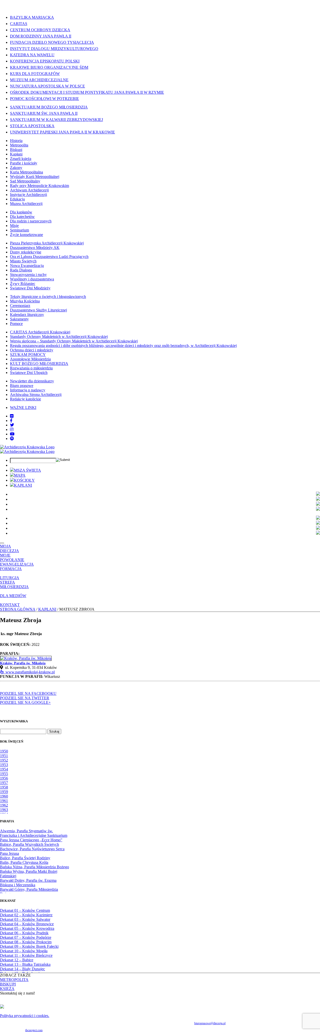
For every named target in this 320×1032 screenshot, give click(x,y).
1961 (4, 801)
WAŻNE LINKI (23, 407)
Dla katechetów (22, 216)
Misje (14, 225)
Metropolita (19, 145)
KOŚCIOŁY (24, 480)
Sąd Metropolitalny (25, 181)
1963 (4, 810)
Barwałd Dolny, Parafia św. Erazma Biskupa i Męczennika (28, 882)
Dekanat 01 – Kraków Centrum (25, 910)
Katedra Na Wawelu (32, 55)
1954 (4, 769)
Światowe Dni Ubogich (29, 372)
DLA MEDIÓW (13, 596)
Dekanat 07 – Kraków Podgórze (25, 937)
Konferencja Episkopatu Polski (45, 61)
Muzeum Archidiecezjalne (39, 80)
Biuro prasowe (21, 385)
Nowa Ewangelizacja (27, 265)
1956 (4, 778)
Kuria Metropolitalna (26, 172)
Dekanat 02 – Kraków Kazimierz (26, 915)
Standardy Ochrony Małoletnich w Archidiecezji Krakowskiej (59, 336)
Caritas (18, 23)
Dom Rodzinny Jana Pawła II (40, 36)
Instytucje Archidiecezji (28, 194)
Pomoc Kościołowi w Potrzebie (44, 98)
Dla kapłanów (21, 212)
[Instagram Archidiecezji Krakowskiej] (12, 429)
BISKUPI (8, 984)
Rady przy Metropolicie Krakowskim (39, 185)
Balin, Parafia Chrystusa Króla (24, 862)
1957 (4, 783)
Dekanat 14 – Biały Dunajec (22, 969)
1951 (4, 756)
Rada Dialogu (21, 270)
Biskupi (16, 149)
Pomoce (16, 323)
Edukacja (17, 199)
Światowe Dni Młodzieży (30, 288)
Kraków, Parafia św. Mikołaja (23, 663)
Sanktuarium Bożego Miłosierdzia (49, 107)
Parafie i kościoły (23, 163)
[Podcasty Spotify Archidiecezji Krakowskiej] (12, 438)
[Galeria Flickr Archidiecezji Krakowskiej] (12, 416)
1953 (4, 765)
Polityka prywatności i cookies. (24, 1016)
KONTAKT (10, 605)
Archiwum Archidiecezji (29, 190)
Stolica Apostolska (32, 126)
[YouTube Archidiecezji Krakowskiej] (12, 434)
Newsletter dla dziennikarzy (32, 381)
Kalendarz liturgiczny (27, 314)
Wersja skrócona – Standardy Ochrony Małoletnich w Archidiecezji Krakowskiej (74, 341)
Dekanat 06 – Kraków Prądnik (24, 933)
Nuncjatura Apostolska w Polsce (47, 86)
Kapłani (16, 154)
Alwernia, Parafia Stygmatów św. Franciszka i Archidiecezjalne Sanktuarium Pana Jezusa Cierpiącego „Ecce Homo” (33, 835)
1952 (4, 760)
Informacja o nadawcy (27, 390)
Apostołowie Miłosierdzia (30, 359)
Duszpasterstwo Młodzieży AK (35, 247)
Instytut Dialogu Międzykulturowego (54, 48)
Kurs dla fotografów (35, 73)
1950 (4, 751)
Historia (16, 140)
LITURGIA (9, 578)
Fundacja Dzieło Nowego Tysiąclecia (52, 42)
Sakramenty (19, 319)
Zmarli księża (20, 158)
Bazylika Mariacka (32, 17)
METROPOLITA (14, 980)
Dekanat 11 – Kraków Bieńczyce (26, 955)
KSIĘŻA (7, 989)
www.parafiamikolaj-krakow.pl (29, 672)
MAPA (20, 475)
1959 (4, 792)
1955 (4, 774)
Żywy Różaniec (22, 283)
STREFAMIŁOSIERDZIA (14, 584)
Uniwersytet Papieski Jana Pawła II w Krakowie (62, 132)
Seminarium (19, 230)
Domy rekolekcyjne (25, 252)
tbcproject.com (33, 1030)
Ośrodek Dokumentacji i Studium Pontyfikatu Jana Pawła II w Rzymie (87, 92)
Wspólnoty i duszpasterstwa (32, 279)
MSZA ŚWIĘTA (27, 470)
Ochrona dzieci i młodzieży (31, 350)
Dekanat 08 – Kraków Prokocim (26, 942)
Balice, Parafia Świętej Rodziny (25, 858)
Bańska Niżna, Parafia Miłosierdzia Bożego (34, 867)
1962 (4, 805)
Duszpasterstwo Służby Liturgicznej (38, 310)
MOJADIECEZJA (9, 548)
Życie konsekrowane (26, 234)
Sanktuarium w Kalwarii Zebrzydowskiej (56, 119)
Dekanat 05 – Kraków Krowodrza (27, 928)
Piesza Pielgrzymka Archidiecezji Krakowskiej (47, 243)
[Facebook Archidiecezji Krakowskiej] (11, 420)
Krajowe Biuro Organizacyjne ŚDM (49, 67)
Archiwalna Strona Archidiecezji (36, 394)
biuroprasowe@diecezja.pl (210, 1023)
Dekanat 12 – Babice (16, 960)
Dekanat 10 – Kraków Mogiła (24, 951)
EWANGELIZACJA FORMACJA (17, 566)
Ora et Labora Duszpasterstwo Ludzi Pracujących (49, 256)
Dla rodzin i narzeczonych (31, 221)
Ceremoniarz (20, 305)
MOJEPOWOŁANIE (12, 557)
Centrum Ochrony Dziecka (40, 30)
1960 (4, 796)
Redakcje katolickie (25, 399)
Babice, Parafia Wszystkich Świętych (29, 844)
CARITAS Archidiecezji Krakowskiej (40, 332)
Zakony (16, 167)
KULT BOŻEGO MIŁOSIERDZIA (39, 363)
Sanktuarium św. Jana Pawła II (44, 113)
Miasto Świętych (23, 261)
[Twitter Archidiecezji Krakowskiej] (12, 425)
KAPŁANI (23, 485)
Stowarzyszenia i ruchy (28, 274)
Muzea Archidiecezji (26, 203)
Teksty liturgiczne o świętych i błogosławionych (48, 296)
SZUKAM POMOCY (28, 354)
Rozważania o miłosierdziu (31, 368)
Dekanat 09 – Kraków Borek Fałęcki (29, 946)
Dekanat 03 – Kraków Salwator (25, 919)
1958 (4, 787)
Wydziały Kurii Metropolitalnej (34, 176)
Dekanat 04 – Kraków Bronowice (27, 924)
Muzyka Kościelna (25, 301)
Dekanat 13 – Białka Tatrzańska (25, 964)
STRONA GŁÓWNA (17, 609)
